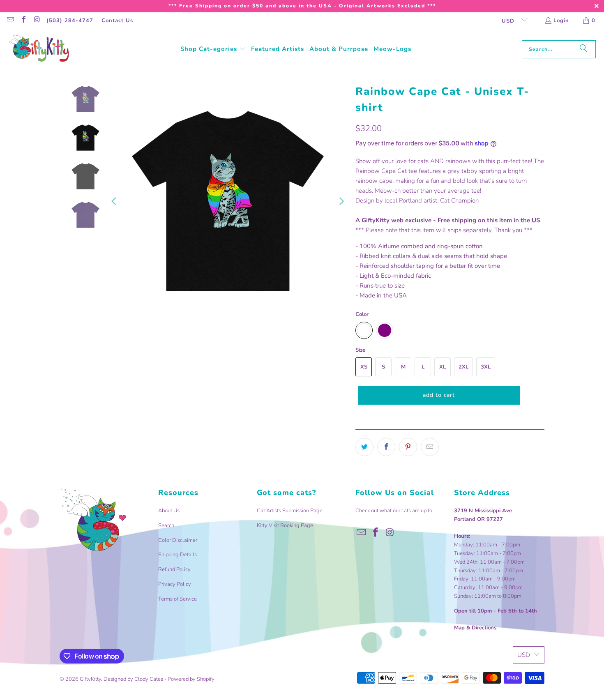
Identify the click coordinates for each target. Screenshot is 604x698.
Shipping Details (177, 554)
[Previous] (114, 201)
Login (561, 20)
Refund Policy (174, 569)
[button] (213, 49)
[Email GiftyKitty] (10, 20)
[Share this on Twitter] (364, 447)
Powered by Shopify (191, 679)
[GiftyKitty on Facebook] (23, 20)
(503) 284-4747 (69, 20)
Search (166, 525)
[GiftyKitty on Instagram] (36, 20)
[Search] (583, 49)
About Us (169, 510)
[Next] (341, 201)
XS (363, 367)
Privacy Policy (174, 584)
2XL (463, 367)
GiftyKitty (90, 679)
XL (442, 367)
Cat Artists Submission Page (290, 510)
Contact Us (117, 20)
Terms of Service (177, 599)
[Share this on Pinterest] (408, 447)
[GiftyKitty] (39, 49)
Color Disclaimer (177, 540)
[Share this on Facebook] (386, 447)
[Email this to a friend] (430, 447)
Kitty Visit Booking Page (285, 525)
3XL (486, 367)
